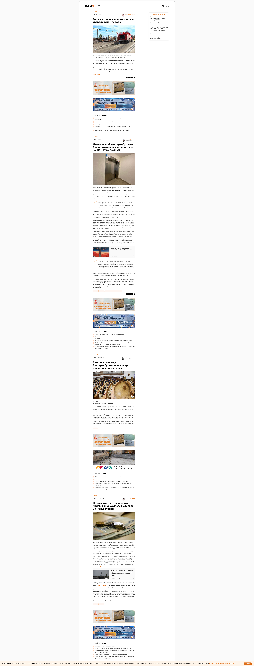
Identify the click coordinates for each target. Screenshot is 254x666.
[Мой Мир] (132, 77)
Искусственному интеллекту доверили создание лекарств (111, 654)
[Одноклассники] (129, 77)
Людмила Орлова (130, 498)
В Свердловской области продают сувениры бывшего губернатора (113, 340)
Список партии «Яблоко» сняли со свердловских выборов (158, 23)
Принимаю (247, 663)
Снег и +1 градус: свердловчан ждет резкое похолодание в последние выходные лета (114, 337)
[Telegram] (131, 77)
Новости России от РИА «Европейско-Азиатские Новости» (89, 6)
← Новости (96, 11)
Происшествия (96, 74)
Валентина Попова (130, 14)
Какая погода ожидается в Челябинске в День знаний (157, 34)
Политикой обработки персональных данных (221, 663)
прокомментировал (98, 566)
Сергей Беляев (130, 139)
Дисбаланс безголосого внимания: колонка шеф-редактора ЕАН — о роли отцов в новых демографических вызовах (114, 127)
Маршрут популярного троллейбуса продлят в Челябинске (111, 121)
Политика (95, 428)
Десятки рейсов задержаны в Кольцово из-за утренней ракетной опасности (113, 119)
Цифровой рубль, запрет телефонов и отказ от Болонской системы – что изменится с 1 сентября (115, 347)
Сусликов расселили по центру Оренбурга (158, 31)
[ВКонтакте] (127, 77)
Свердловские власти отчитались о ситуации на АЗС (109, 334)
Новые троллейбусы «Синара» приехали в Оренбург (157, 38)
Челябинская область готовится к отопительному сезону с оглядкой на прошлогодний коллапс (159, 27)
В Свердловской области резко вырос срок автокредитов (111, 124)
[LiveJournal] (134, 77)
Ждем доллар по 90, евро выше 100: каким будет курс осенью (112, 130)
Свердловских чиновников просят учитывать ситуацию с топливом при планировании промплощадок (114, 657)
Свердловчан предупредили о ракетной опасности (109, 646)
